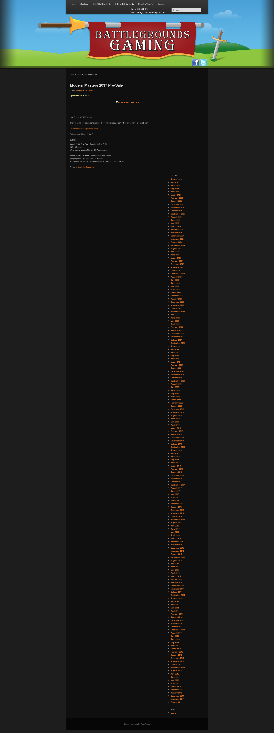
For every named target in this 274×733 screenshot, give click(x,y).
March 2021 (176, 361)
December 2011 (177, 695)
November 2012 (177, 661)
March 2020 (176, 399)
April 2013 (175, 645)
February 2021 (177, 365)
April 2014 (175, 610)
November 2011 (177, 699)
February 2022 (177, 327)
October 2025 (176, 210)
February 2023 (177, 295)
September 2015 (178, 557)
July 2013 (175, 636)
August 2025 (176, 217)
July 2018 (175, 453)
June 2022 (175, 317)
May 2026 (175, 188)
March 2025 (176, 226)
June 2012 (175, 677)
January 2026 (176, 201)
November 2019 (177, 412)
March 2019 (176, 428)
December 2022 (177, 302)
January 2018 (176, 472)
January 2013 (176, 655)
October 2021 (176, 339)
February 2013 (177, 651)
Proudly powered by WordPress (137, 724)
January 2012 (176, 692)
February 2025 (177, 229)
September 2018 (178, 447)
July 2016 (175, 525)
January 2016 (176, 544)
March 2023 (176, 292)
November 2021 (177, 336)
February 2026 (177, 198)
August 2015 (176, 560)
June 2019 (175, 418)
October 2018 (176, 443)
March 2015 (176, 576)
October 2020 (176, 377)
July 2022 (175, 314)
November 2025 (177, 207)
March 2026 (176, 194)
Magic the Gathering (86, 167)
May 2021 (175, 355)
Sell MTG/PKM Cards (102, 4)
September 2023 (178, 273)
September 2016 (178, 519)
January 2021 (176, 368)
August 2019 (176, 415)
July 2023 (175, 280)
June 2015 (175, 566)
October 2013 (176, 626)
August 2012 (176, 670)
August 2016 (176, 522)
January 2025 (176, 232)
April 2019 (175, 424)
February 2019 (177, 431)
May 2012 (175, 680)
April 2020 (175, 396)
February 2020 (177, 402)
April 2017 (175, 497)
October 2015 (176, 554)
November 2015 (177, 551)
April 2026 (175, 191)
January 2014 (176, 617)
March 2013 (176, 648)
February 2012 (177, 689)
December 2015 (177, 547)
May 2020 (175, 393)
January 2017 (176, 506)
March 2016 (176, 538)
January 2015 (176, 582)
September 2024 (178, 245)
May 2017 (175, 494)
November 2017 (177, 478)
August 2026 (176, 179)
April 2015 (175, 573)
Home (73, 4)
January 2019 (176, 434)
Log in (173, 712)
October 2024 (176, 242)
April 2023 (175, 289)
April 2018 (175, 462)
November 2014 (177, 588)
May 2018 (175, 459)
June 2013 (175, 639)
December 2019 (177, 409)
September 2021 (178, 343)
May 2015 (175, 569)
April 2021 (175, 358)
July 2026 (175, 182)
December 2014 (177, 585)
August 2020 (176, 384)
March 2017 (176, 500)
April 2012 (175, 683)
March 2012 (176, 686)
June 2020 (175, 390)
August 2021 (176, 346)
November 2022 (177, 305)
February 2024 (177, 261)
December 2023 (177, 264)
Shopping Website (145, 4)
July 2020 (175, 387)
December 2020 (177, 371)
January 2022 (176, 330)
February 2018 (177, 469)
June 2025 (175, 220)
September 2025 (178, 213)
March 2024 (176, 257)
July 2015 (175, 563)
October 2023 (176, 270)
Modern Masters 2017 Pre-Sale (96, 85)
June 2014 (175, 604)
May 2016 (175, 532)
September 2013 (178, 629)
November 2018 (177, 440)
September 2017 (178, 484)
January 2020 (176, 406)
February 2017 (177, 503)
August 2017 (176, 488)
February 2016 (177, 541)
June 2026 (175, 185)
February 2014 (177, 614)
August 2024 (176, 248)
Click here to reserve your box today (84, 128)
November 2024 (177, 239)
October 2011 (176, 702)
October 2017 (176, 481)
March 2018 (176, 465)
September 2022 (178, 311)
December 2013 (177, 620)
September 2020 (178, 380)
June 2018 (175, 456)
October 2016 (176, 516)
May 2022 (175, 321)
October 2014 (176, 592)
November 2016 (177, 513)
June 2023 (175, 283)
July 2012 (175, 673)
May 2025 (175, 223)
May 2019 (175, 421)
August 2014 (176, 598)
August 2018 (176, 450)
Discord (161, 4)
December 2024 (177, 235)
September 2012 (178, 667)
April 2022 (175, 324)
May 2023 (175, 286)
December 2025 (177, 204)
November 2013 (177, 623)
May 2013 (175, 642)
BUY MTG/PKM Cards (124, 4)
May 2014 (175, 607)
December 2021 (177, 333)
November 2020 (177, 374)
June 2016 (175, 528)
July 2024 (175, 251)
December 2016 (177, 510)
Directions (84, 4)
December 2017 (177, 475)
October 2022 (176, 308)
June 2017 (175, 491)
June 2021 (175, 352)
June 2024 (175, 254)
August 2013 (176, 632)
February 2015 (177, 579)
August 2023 (176, 276)
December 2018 (177, 437)
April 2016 (175, 535)
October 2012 (176, 664)
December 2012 (177, 658)
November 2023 (177, 267)
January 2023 (176, 298)
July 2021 (175, 349)
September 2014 (178, 595)
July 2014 (175, 601)
